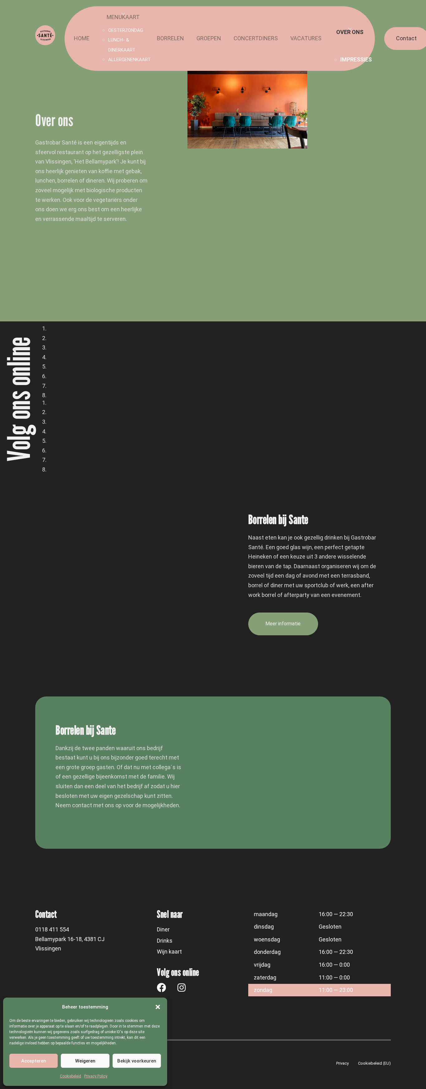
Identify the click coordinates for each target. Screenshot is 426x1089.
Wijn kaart (169, 951)
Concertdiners (256, 38)
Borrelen (170, 38)
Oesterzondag (125, 30)
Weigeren (85, 1061)
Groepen (208, 38)
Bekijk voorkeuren (136, 1061)
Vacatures (306, 38)
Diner (163, 929)
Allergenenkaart (129, 59)
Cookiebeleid (70, 1076)
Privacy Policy (95, 1076)
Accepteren (33, 1061)
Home (82, 38)
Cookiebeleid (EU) (374, 1063)
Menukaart (123, 17)
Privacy (342, 1063)
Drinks (164, 940)
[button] (158, 1007)
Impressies (356, 59)
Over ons (349, 32)
